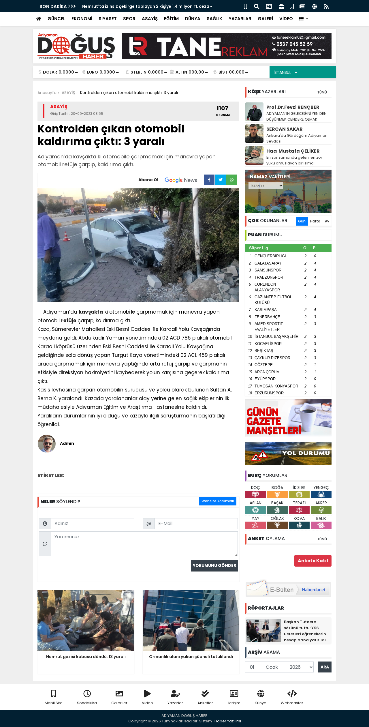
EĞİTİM (171, 19)
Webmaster (292, 703)
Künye (260, 703)
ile (132, 311)
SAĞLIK (214, 19)
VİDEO (286, 19)
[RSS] (326, 5)
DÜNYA (192, 19)
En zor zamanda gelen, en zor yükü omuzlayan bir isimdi (294, 160)
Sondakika (87, 703)
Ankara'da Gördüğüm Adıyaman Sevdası (296, 138)
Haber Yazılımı (227, 721)
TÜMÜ (322, 92)
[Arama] (256, 5)
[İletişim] (269, 5)
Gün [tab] (302, 221)
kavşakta (91, 311)
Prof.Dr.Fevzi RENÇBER (292, 107)
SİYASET (108, 19)
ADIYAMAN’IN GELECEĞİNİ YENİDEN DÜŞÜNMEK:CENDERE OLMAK (296, 116)
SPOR (129, 19)
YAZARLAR (240, 19)
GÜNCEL (56, 19)
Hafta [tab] (315, 221)
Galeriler (119, 703)
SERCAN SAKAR (284, 129)
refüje (68, 320)
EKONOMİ (81, 19)
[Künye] (314, 5)
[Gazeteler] (302, 5)
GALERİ (265, 19)
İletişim (233, 703)
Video (147, 703)
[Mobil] (245, 5)
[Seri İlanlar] (292, 5)
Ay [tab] (327, 221)
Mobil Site (54, 703)
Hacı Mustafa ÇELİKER (293, 151)
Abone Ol (148, 180)
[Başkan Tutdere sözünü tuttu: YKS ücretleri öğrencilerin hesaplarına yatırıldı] (263, 630)
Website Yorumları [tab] (218, 501)
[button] (303, 19)
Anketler (205, 703)
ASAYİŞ (150, 19)
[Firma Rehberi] (281, 5)
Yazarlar (175, 703)
